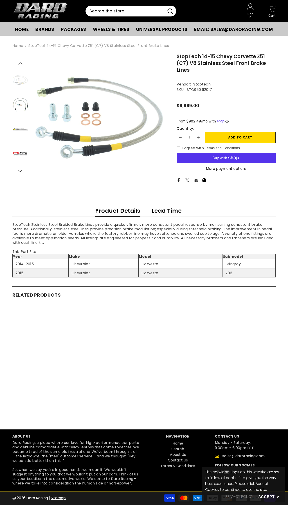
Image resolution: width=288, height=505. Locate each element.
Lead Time (167, 211)
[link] (42, 398)
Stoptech (202, 84)
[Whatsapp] (204, 180)
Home (17, 46)
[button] (20, 63)
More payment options (226, 168)
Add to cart (240, 137)
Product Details (117, 211)
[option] (99, 117)
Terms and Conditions (222, 148)
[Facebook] (179, 180)
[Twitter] (187, 180)
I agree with (193, 148)
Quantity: (185, 128)
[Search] (131, 11)
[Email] (196, 180)
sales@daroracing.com (243, 456)
